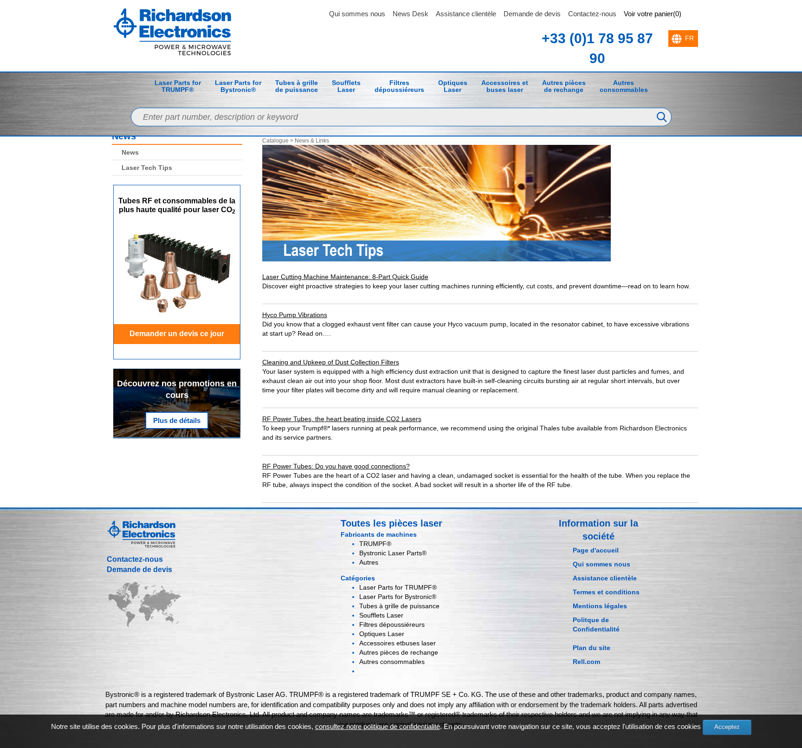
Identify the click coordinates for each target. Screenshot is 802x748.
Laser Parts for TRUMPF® (178, 86)
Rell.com (586, 661)
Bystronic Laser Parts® (393, 553)
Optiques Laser (452, 86)
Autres (368, 562)
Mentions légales (600, 606)
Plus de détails (176, 420)
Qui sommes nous (357, 14)
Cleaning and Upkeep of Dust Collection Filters (330, 362)
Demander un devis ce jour (176, 334)
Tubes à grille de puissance (296, 86)
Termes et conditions (606, 592)
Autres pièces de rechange (564, 86)
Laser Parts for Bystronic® (238, 86)
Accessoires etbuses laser (504, 86)
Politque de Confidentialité (596, 624)
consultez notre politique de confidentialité (377, 726)
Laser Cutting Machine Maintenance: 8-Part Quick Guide (345, 276)
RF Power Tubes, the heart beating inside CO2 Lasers (341, 419)
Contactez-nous (592, 14)
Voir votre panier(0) (652, 14)
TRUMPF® (375, 543)
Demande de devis (532, 14)
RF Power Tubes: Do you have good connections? (336, 466)
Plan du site (591, 647)
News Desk (410, 14)
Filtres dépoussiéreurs (399, 86)
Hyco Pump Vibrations (294, 315)
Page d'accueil (596, 550)
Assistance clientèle (466, 14)
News (130, 152)
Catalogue (275, 140)
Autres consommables (624, 86)
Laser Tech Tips (147, 167)
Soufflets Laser (346, 86)
